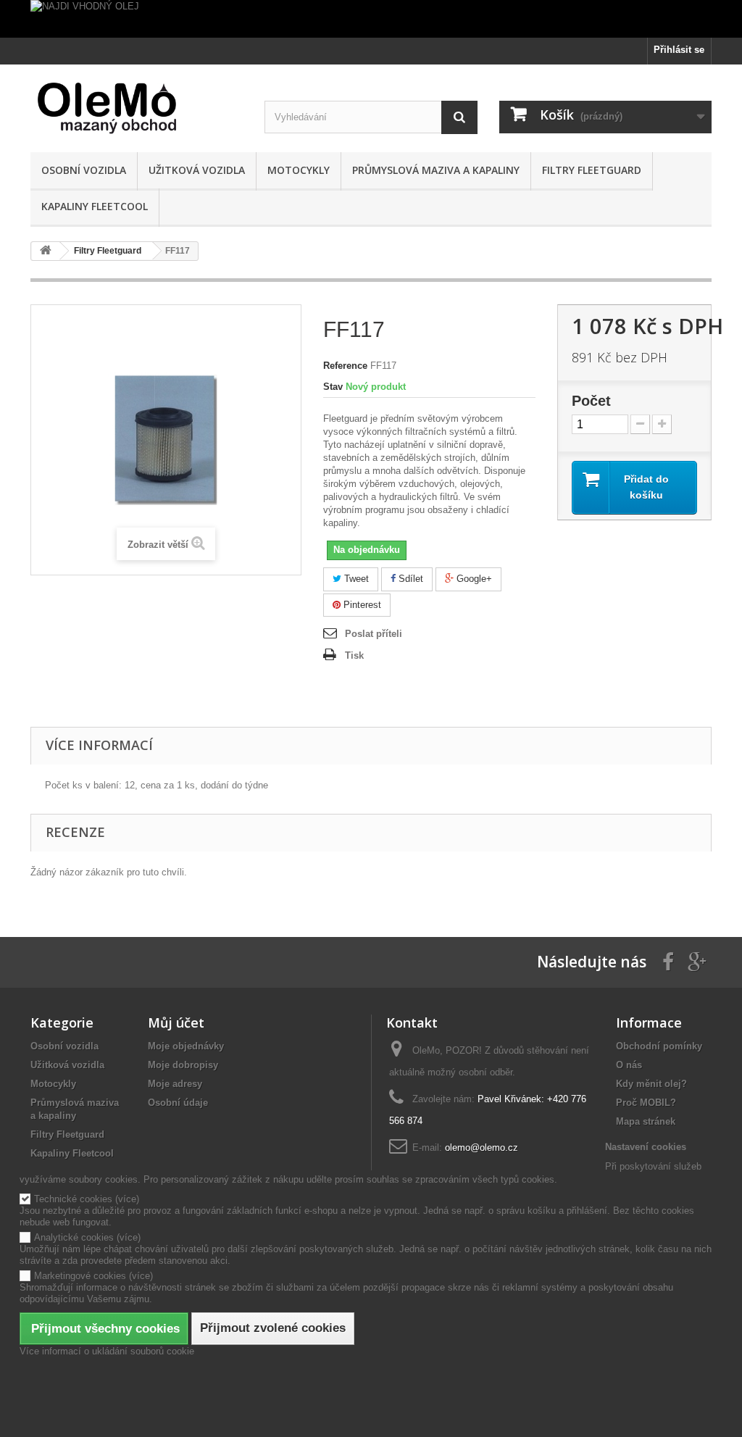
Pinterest (361, 604)
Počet (591, 400)
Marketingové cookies (80, 1275)
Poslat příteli (373, 633)
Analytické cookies (74, 1237)
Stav (333, 386)
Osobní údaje (178, 1102)
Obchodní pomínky (659, 1046)
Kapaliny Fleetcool (94, 206)
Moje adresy (175, 1083)
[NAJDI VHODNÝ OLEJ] (371, 19)
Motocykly (298, 170)
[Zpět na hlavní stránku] (45, 251)
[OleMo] (136, 108)
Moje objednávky (186, 1046)
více (127, 1199)
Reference (345, 365)
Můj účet (176, 1022)
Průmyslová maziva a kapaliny (436, 170)
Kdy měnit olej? (651, 1083)
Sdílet (409, 578)
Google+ (473, 578)
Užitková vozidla (197, 170)
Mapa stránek (645, 1121)
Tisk (354, 655)
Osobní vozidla (83, 170)
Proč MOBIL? (646, 1102)
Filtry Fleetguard (591, 170)
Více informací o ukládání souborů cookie (107, 1351)
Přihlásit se (679, 49)
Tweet (355, 578)
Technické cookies (73, 1199)
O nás (629, 1064)
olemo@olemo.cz (481, 1147)
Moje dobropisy (183, 1064)
